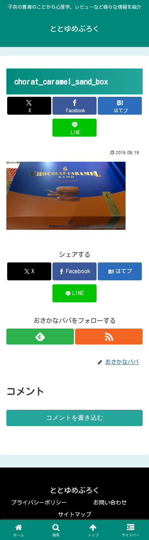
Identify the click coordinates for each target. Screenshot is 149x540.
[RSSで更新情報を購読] (109, 336)
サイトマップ (74, 514)
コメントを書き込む (74, 417)
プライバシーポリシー (39, 502)
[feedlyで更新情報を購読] (40, 336)
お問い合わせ (110, 502)
